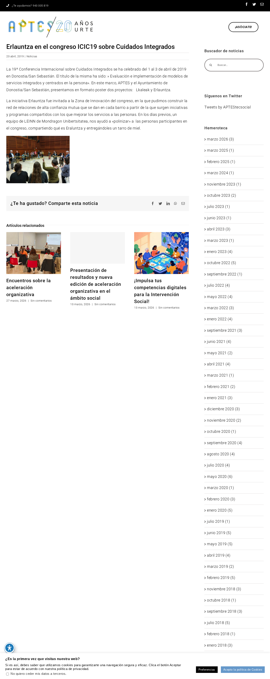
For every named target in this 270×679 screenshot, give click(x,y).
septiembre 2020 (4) (224, 443)
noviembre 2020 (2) (224, 420)
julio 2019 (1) (218, 521)
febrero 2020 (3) (221, 499)
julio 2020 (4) (218, 465)
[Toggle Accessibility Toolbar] (9, 648)
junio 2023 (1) (219, 218)
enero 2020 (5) (219, 510)
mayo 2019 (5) (220, 544)
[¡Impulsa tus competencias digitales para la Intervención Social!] (161, 252)
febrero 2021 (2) (221, 386)
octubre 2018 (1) (221, 600)
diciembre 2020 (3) (223, 409)
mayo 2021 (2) (220, 353)
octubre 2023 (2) (221, 195)
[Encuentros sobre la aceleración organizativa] (33, 252)
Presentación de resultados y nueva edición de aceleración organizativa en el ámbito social (95, 284)
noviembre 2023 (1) (224, 184)
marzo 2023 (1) (220, 240)
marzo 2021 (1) (220, 375)
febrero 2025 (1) (221, 161)
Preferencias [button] (206, 669)
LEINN (30, 121)
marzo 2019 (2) (220, 566)
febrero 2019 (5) (221, 577)
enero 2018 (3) (219, 645)
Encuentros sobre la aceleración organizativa (28, 287)
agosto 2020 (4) (221, 454)
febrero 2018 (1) (221, 634)
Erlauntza (162, 90)
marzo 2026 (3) (220, 139)
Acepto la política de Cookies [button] (242, 669)
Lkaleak (143, 90)
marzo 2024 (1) (220, 173)
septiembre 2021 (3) (224, 330)
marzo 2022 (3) (220, 308)
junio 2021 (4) (219, 341)
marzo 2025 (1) (220, 150)
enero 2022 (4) (219, 319)
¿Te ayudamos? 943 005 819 (30, 5)
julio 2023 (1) (218, 206)
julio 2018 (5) (218, 622)
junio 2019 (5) (219, 533)
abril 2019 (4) (218, 555)
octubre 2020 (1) (221, 431)
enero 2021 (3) (219, 398)
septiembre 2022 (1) (224, 274)
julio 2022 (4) (218, 285)
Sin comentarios (41, 300)
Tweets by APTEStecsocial (227, 107)
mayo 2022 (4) (220, 296)
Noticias (32, 56)
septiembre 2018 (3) (224, 611)
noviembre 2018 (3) (224, 589)
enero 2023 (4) (219, 251)
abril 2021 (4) (218, 364)
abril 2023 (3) (218, 229)
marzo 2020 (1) (220, 487)
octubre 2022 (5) (221, 263)
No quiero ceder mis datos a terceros (38, 673)
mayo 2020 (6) (220, 476)
